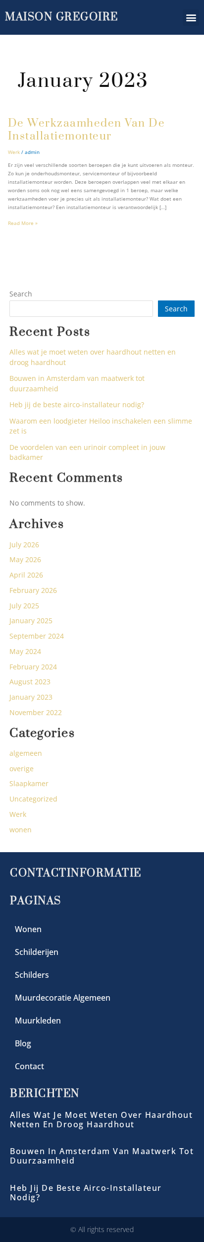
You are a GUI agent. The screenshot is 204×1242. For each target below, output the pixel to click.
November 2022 (35, 712)
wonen (20, 829)
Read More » (23, 222)
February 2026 (33, 590)
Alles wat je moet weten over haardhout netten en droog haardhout (101, 1119)
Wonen (28, 929)
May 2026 (25, 559)
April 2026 (26, 575)
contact (29, 1066)
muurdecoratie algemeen (62, 997)
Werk (14, 151)
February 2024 (33, 666)
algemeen (25, 753)
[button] (191, 17)
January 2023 (30, 697)
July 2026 (24, 544)
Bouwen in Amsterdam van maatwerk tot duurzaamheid (102, 1156)
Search (20, 293)
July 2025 (24, 605)
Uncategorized (33, 799)
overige (21, 768)
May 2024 (25, 651)
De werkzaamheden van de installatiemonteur (86, 130)
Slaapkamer (29, 783)
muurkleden (38, 1020)
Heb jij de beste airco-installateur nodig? (76, 404)
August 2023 (30, 681)
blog (23, 1043)
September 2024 (36, 636)
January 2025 (30, 620)
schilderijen (36, 952)
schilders (32, 974)
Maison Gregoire (61, 17)
